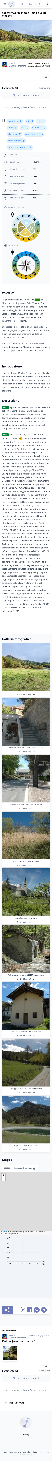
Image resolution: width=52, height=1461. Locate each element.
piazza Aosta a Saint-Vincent (17, 147)
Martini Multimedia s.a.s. (33, 1452)
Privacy (26, 1434)
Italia (22, 128)
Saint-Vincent (12, 134)
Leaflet (4, 1231)
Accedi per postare (14, 1403)
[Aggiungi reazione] (46, 76)
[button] (3, 1175)
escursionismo (13, 121)
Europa (10, 128)
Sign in (16, 95)
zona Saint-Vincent (14, 141)
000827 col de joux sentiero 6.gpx (18, 1168)
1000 (38, 121)
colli (27, 121)
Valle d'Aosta (36, 128)
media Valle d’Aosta (31, 134)
